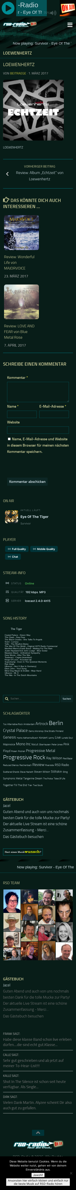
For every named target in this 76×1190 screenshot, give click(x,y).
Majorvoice (9, 744)
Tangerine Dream (32, 778)
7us (4, 724)
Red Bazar (68, 758)
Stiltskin (56, 771)
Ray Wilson (54, 758)
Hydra (19, 738)
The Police (48, 778)
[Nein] (71, 1173)
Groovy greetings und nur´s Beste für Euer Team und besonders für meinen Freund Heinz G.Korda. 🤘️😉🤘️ (36, 818)
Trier (30, 785)
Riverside (49, 765)
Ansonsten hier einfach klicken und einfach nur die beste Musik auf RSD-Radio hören (38, 1182)
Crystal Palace (15, 730)
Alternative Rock (15, 724)
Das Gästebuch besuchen (23, 830)
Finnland (59, 731)
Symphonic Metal (12, 778)
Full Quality (19, 549)
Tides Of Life (59, 778)
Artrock (41, 723)
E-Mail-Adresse (52, 406)
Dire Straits (49, 731)
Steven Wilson (42, 771)
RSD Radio (62, 765)
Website (13, 422)
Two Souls (38, 785)
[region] (38, 845)
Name (13, 406)
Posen (14, 751)
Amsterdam (29, 724)
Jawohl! (38, 1175)
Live (58, 737)
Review (38, 764)
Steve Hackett (26, 772)
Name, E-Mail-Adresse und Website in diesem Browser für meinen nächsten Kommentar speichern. (38, 445)
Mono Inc (23, 744)
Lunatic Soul (67, 738)
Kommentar (17, 378)
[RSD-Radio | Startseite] (25, 24)
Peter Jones (57, 744)
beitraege (18, 73)
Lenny (51, 738)
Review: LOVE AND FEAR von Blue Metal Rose (19, 332)
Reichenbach (25, 765)
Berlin (56, 723)
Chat (15, 556)
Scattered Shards (11, 772)
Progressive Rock (24, 757)
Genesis (9, 737)
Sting (65, 772)
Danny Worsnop (36, 731)
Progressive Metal (40, 750)
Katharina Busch (30, 738)
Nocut (34, 744)
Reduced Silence (11, 765)
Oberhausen (45, 744)
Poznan (21, 751)
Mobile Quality (46, 549)
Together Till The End (15, 785)
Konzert (43, 737)
